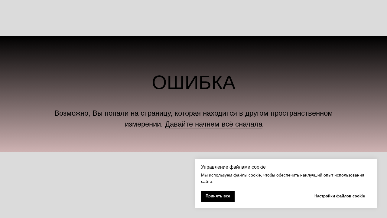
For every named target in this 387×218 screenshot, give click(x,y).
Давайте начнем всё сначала (213, 124)
